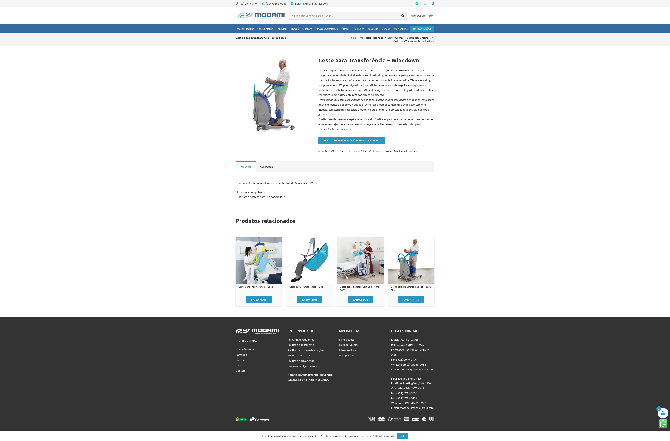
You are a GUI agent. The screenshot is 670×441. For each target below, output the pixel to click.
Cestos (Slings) (395, 37)
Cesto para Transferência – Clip (306, 286)
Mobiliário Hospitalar (371, 37)
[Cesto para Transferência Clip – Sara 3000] (360, 260)
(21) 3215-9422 (407, 398)
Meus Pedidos (347, 350)
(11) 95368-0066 (415, 364)
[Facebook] (416, 3)
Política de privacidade (300, 360)
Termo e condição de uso (302, 366)
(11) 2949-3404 (407, 359)
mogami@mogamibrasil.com (417, 369)
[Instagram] (425, 3)
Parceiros (241, 354)
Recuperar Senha (349, 355)
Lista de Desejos (349, 344)
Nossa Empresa (245, 349)
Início (353, 37)
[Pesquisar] (403, 16)
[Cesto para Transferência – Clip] (309, 260)
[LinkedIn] (433, 3)
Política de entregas (299, 355)
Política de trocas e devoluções (305, 350)
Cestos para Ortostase (419, 37)
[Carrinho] (430, 15)
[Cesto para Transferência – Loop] (259, 260)
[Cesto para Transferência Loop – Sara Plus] (411, 260)
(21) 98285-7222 (415, 402)
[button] (304, 62)
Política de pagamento (300, 344)
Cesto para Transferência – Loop (255, 286)
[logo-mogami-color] (261, 16)
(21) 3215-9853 (407, 393)
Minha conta (346, 339)
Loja (238, 365)
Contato (241, 370)
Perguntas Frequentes (300, 339)
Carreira (240, 360)
